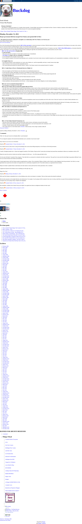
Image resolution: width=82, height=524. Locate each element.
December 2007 (6, 277)
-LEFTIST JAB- (8, 450)
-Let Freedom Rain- (9, 453)
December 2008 (6, 294)
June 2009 (5, 303)
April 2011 (5, 334)
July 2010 (5, 321)
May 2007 (5, 267)
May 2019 (5, 425)
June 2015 (5, 404)
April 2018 (5, 418)
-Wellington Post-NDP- (10, 459)
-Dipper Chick (8, 476)
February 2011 (5, 331)
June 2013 (5, 371)
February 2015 (6, 400)
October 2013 (5, 377)
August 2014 (5, 391)
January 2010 (5, 313)
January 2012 (5, 347)
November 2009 (6, 310)
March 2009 (5, 298)
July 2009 (5, 304)
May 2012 (5, 353)
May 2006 (5, 250)
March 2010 (5, 316)
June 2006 (5, 251)
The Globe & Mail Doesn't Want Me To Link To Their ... (14, 235)
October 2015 (5, 407)
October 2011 (5, 343)
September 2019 (6, 427)
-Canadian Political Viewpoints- (11, 439)
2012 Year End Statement (5, 42)
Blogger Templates (42, 523)
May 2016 (5, 411)
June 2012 (5, 354)
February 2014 (6, 383)
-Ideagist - (7, 479)
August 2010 (5, 323)
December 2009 (6, 311)
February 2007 (6, 263)
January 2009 (5, 296)
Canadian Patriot (9, 144)
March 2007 (5, 264)
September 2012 (6, 358)
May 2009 (5, 301)
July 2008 (5, 287)
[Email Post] (26, 130)
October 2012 (5, 360)
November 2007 (6, 276)
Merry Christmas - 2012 (7, 229)
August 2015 (5, 405)
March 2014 (5, 384)
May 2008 (5, 284)
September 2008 (6, 290)
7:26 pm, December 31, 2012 (19, 144)
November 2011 (6, 344)
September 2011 (6, 341)
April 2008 (5, 283)
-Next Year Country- (9, 445)
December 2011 (6, 345)
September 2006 (6, 256)
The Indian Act (6, 55)
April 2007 (5, 266)
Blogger (43, 521)
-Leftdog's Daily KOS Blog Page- (12, 470)
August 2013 (5, 374)
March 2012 (5, 350)
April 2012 (5, 351)
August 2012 (5, 357)
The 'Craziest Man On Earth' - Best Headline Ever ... (13, 232)
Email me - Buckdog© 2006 (5, 518)
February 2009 (6, 297)
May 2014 (5, 387)
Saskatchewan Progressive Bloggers (12, 487)
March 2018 (5, 417)
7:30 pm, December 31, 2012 (19, 149)
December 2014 (6, 397)
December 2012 (6, 363)
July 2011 (4, 338)
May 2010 (5, 318)
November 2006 (6, 259)
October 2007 (5, 274)
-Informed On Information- (10, 456)
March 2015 (5, 401)
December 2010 (6, 328)
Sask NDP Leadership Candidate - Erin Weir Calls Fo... (14, 239)
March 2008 (5, 281)
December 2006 (6, 260)
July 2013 (5, 373)
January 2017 (5, 414)
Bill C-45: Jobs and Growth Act (9, 51)
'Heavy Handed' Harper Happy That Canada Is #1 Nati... (15, 31)
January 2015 (5, 398)
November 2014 (6, 395)
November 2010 (6, 327)
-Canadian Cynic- (8, 485)
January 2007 (5, 261)
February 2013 (6, 365)
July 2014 (5, 390)
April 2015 (5, 402)
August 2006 (5, 254)
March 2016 (5, 410)
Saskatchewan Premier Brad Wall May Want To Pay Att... (14, 240)
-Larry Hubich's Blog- (9, 465)
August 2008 (5, 288)
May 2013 (5, 370)
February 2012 (6, 348)
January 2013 (5, 364)
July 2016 (5, 412)
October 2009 (5, 308)
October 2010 (5, 326)
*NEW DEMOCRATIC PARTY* (12, 490)
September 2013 (6, 375)
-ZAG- (6, 442)
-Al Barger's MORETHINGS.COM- (12, 482)
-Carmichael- (5, 434)
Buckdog (21, 10)
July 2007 (5, 270)
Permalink (23, 130)
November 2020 (6, 428)
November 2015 (6, 408)
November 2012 (6, 361)
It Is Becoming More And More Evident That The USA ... (14, 236)
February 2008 (6, 280)
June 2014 (5, 388)
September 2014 (6, 393)
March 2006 (5, 247)
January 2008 (5, 278)
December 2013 (6, 380)
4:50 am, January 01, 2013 (18, 182)
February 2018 (6, 415)
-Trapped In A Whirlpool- (10, 462)
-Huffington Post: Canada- (10, 447)
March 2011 (5, 333)
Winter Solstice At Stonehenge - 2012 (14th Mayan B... (14, 233)
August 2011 (5, 340)
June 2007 (5, 269)
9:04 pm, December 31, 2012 (15, 173)
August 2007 (5, 271)
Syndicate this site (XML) (5, 520)
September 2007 (6, 273)
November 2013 (6, 378)
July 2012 (5, 355)
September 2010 (6, 324)
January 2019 (5, 422)
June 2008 (5, 286)
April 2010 (5, 317)
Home (2, 31)
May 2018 (5, 420)
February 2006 (6, 246)
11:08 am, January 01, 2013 (18, 187)
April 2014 (5, 385)
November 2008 (6, 293)
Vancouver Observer (4, 128)
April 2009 (5, 300)
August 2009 (5, 306)
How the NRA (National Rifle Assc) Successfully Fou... (14, 237)
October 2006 (5, 257)
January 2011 (5, 330)
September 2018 (6, 421)
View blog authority (9, 512)
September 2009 (6, 307)
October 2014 (5, 394)
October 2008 (5, 291)
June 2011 (5, 337)
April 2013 (5, 368)
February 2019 (6, 424)
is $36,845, (22, 126)
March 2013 (5, 367)
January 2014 (5, 381)
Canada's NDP (7, 516)
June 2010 (5, 320)
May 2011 (5, 336)
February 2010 (6, 314)
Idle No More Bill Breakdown (64, 48)
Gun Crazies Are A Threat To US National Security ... (13, 230)
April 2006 (5, 249)
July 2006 (5, 253)
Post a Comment (3, 190)
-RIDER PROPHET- (9, 473)
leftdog (7, 173)
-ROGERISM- (8, 467)
